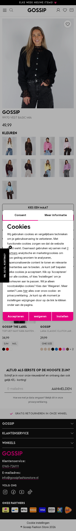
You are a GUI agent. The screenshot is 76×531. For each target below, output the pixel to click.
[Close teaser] (10, 247)
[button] (4, 265)
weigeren (40, 316)
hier (25, 291)
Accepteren (16, 316)
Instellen (62, 316)
